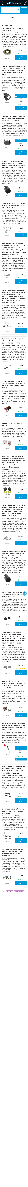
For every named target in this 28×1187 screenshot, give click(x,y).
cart (25, 4)
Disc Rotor (9, 891)
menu (2, 4)
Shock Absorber (19, 891)
